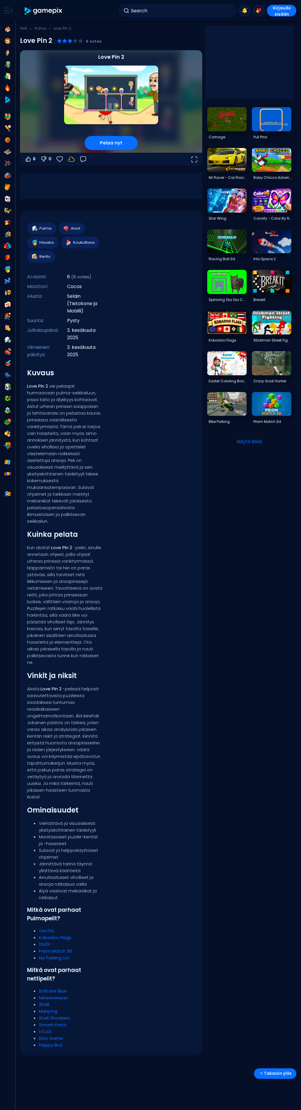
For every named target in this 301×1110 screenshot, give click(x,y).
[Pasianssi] (7, 387)
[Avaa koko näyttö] (194, 159)
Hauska (46, 242)
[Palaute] (83, 159)
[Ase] (7, 281)
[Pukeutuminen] (7, 222)
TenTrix (46, 931)
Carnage (217, 136)
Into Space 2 (264, 258)
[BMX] (7, 163)
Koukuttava (84, 242)
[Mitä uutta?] (244, 10)
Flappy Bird (50, 1045)
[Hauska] (7, 269)
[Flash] (7, 257)
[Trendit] (7, 88)
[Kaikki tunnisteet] (7, 462)
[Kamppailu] (7, 246)
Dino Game (51, 1038)
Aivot (75, 228)
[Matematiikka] (7, 328)
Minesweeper (53, 998)
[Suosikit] (259, 10)
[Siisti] (7, 210)
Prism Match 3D (55, 951)
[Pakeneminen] (7, 234)
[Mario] (7, 316)
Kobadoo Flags (55, 937)
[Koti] (7, 29)
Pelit (23, 28)
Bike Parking (219, 421)
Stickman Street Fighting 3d (272, 340)
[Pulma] (7, 340)
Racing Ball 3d (222, 258)
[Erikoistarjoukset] (7, 100)
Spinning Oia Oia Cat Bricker (227, 299)
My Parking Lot (54, 958)
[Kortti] (7, 199)
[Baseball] (7, 128)
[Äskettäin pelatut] (7, 41)
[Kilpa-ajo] (7, 351)
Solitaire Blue (53, 991)
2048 (44, 1004)
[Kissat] (7, 187)
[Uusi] (7, 76)
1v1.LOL (45, 1031)
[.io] (7, 293)
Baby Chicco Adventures (272, 177)
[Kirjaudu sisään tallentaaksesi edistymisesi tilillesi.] (71, 159)
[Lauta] (7, 152)
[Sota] (7, 422)
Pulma (40, 28)
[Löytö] (7, 64)
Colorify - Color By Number (272, 218)
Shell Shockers (54, 1018)
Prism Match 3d (267, 421)
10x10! (44, 944)
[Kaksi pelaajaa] (7, 116)
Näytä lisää (249, 441)
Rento (45, 256)
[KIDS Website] (7, 474)
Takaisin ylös (278, 1073)
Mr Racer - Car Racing (227, 177)
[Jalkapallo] (7, 410)
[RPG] (7, 363)
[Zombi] (7, 445)
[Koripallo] (7, 140)
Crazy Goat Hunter (269, 381)
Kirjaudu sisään (282, 10)
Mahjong (48, 1011)
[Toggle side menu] (7, 10)
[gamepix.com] (44, 11)
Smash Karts (52, 1025)
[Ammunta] (7, 375)
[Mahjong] (7, 304)
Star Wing (217, 218)
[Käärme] (7, 398)
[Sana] (7, 434)
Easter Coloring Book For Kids (227, 381)
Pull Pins (260, 136)
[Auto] (7, 175)
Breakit (259, 299)
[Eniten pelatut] (7, 53)
